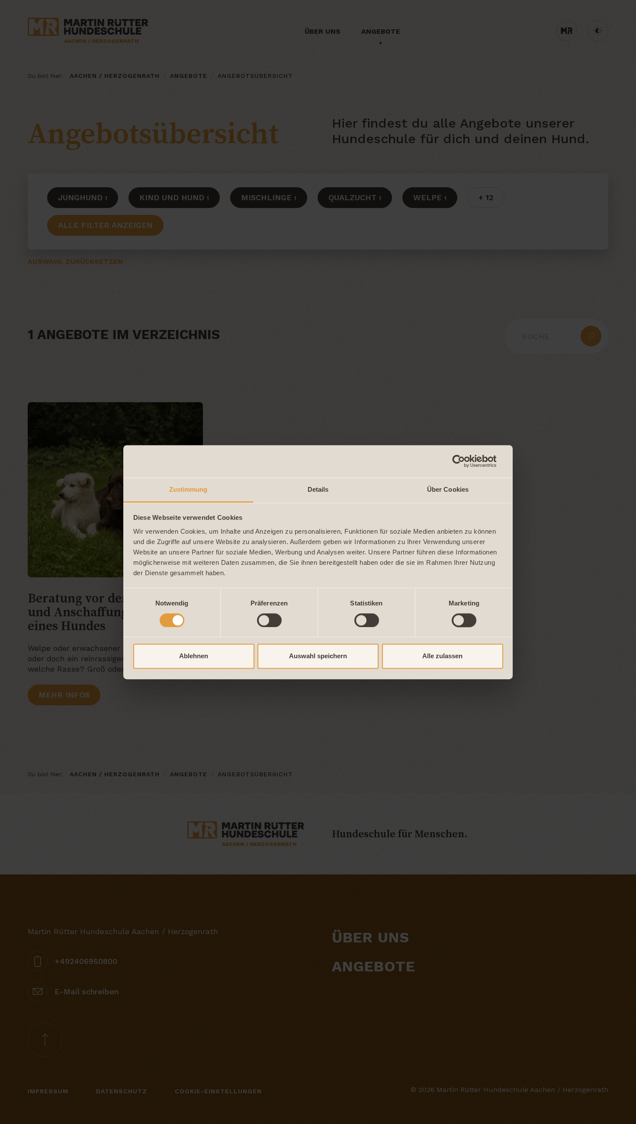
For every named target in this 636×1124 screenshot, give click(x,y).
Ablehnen (193, 656)
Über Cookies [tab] (448, 489)
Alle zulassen (442, 656)
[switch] (269, 620)
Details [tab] (318, 489)
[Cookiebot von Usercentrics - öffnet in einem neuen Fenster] (465, 461)
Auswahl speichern (318, 656)
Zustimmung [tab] (188, 489)
